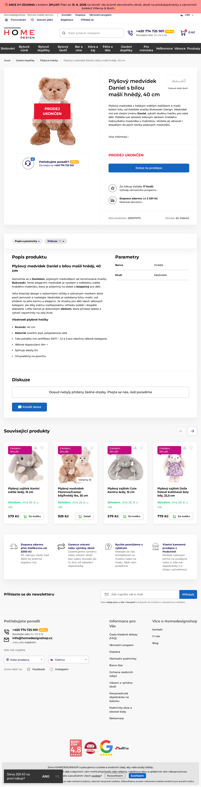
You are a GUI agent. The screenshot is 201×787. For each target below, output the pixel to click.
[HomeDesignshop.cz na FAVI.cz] (90, 747)
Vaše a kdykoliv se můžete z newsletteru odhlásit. (143, 602)
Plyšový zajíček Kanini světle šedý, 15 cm (23, 490)
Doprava (80, 14)
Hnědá (158, 265)
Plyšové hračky (49, 60)
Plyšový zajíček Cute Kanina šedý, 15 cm (122, 490)
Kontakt (66, 14)
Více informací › (119, 136)
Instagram (62, 669)
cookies (95, 775)
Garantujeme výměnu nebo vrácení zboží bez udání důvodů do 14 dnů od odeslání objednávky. (82, 558)
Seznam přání (45, 19)
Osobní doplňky (25, 60)
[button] (192, 431)
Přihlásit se (87, 19)
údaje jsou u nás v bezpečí (120, 602)
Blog (155, 643)
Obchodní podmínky (122, 658)
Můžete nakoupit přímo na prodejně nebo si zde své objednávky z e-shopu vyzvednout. (175, 562)
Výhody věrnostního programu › (139, 190)
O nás (156, 636)
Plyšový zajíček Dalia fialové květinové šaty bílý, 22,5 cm (173, 492)
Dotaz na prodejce (149, 168)
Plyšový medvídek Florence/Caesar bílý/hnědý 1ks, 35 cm (73, 492)
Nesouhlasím (115, 775)
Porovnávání (18, 19)
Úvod (7, 60)
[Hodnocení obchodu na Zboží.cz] (122, 747)
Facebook (38, 669)
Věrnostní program (100, 14)
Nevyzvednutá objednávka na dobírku (119, 697)
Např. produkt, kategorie (84, 33)
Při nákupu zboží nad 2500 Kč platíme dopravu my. (35, 558)
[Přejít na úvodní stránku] (19, 33)
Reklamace (116, 718)
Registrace (67, 19)
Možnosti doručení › (131, 202)
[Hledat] (63, 33)
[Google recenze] (106, 747)
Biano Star (116, 665)
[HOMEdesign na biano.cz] (75, 747)
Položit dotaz (31, 407)
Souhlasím (137, 775)
